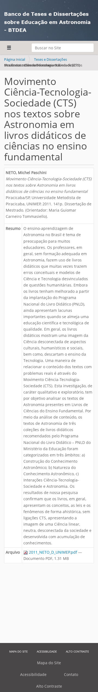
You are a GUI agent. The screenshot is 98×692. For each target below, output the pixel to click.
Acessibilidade (47, 651)
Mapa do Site (18, 651)
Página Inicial (14, 59)
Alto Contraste (77, 651)
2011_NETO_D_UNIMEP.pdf (53, 552)
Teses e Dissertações (50, 59)
